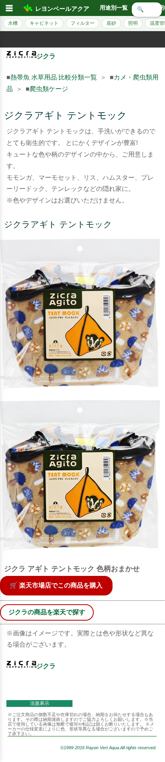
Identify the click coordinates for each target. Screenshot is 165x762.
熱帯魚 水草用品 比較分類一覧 (53, 77)
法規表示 (39, 703)
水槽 (13, 23)
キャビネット (44, 23)
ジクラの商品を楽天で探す (46, 612)
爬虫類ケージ (49, 88)
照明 (133, 23)
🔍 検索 (147, 9)
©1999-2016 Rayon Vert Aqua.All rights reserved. (108, 747)
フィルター (82, 23)
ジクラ (46, 56)
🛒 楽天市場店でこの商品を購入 (56, 585)
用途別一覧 (114, 8)
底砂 (111, 23)
